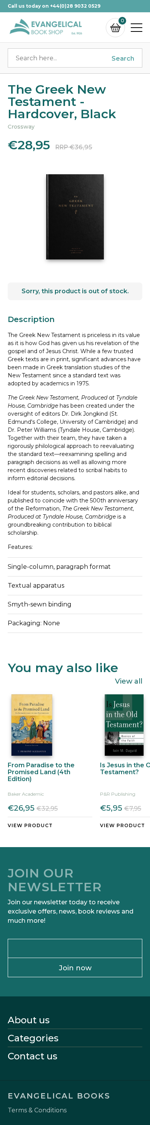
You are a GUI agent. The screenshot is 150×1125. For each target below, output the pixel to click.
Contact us (32, 1056)
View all (128, 681)
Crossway (21, 126)
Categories (33, 1038)
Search (123, 58)
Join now (75, 968)
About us (29, 1020)
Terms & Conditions (37, 1110)
